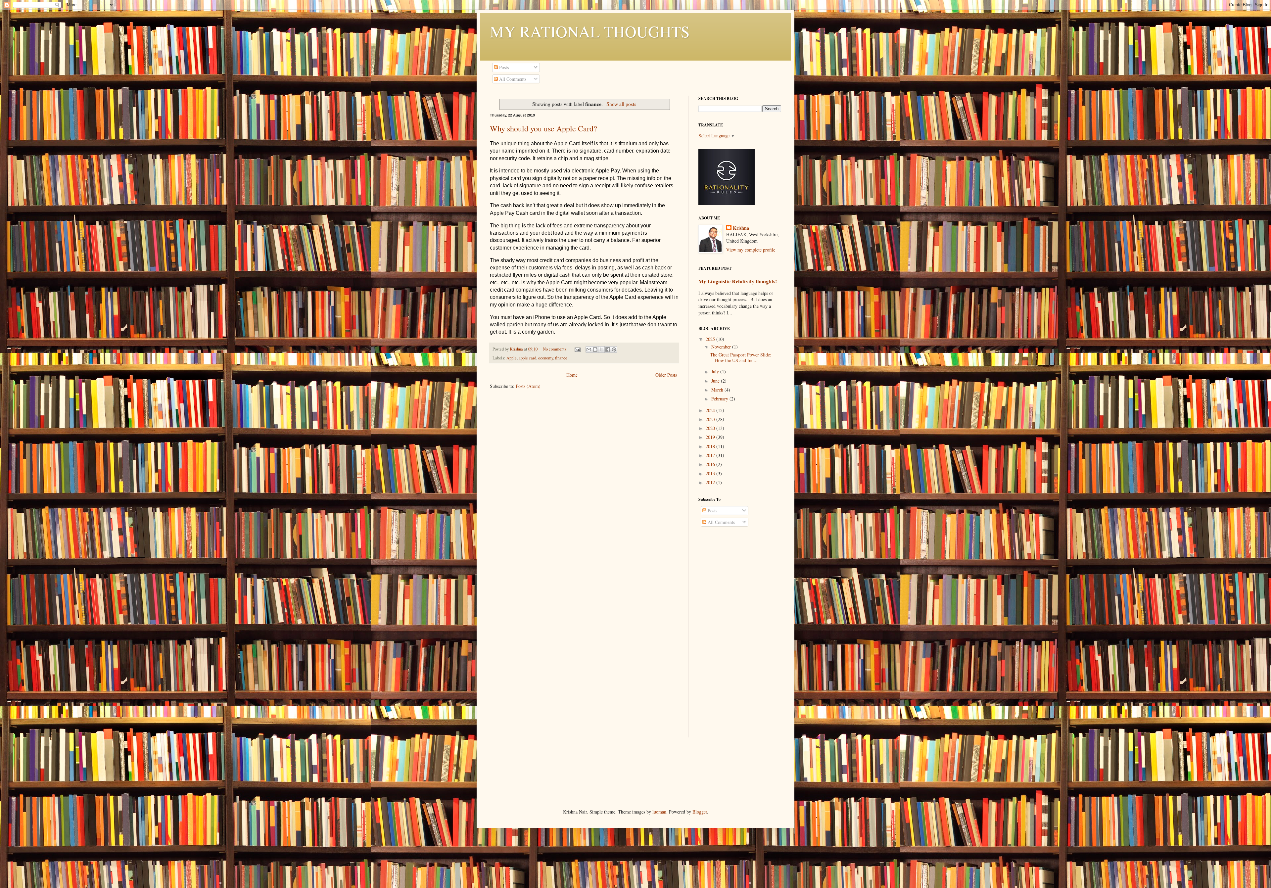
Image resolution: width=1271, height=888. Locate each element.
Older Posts (666, 375)
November (721, 347)
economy (545, 358)
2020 (711, 428)
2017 (711, 455)
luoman (659, 812)
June (716, 381)
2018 (711, 446)
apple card (527, 358)
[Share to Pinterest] (614, 349)
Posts (503, 67)
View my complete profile (750, 250)
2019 (711, 437)
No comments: (556, 349)
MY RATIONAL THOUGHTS (590, 31)
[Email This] (589, 349)
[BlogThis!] (595, 349)
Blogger (699, 812)
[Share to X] (601, 349)
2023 (711, 419)
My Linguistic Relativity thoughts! (737, 281)
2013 (711, 473)
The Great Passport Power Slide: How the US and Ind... (740, 357)
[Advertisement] (739, 638)
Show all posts (621, 104)
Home (572, 375)
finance (561, 358)
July (715, 371)
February (720, 399)
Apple (511, 358)
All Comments (512, 79)
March (718, 390)
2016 (711, 464)
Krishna (741, 228)
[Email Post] (577, 349)
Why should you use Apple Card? (543, 128)
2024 (711, 410)
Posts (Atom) (528, 386)
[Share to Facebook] (607, 349)
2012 (711, 482)
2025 (711, 339)
